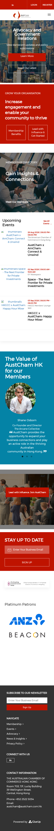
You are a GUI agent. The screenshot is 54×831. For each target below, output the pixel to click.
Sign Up (27, 562)
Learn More (27, 56)
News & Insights (16, 738)
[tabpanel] (27, 418)
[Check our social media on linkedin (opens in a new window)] (13, 5)
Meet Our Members (17, 202)
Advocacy (12, 733)
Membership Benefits (16, 132)
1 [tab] (22, 456)
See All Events (46, 222)
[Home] (22, 15)
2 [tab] (27, 456)
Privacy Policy (14, 743)
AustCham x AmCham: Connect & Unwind (41, 250)
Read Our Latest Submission (27, 70)
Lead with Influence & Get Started (38, 132)
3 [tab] (31, 456)
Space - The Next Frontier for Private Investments (41, 283)
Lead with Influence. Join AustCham (27, 492)
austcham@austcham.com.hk (24, 806)
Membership (14, 724)
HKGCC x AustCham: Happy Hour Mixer (41, 316)
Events (10, 729)
